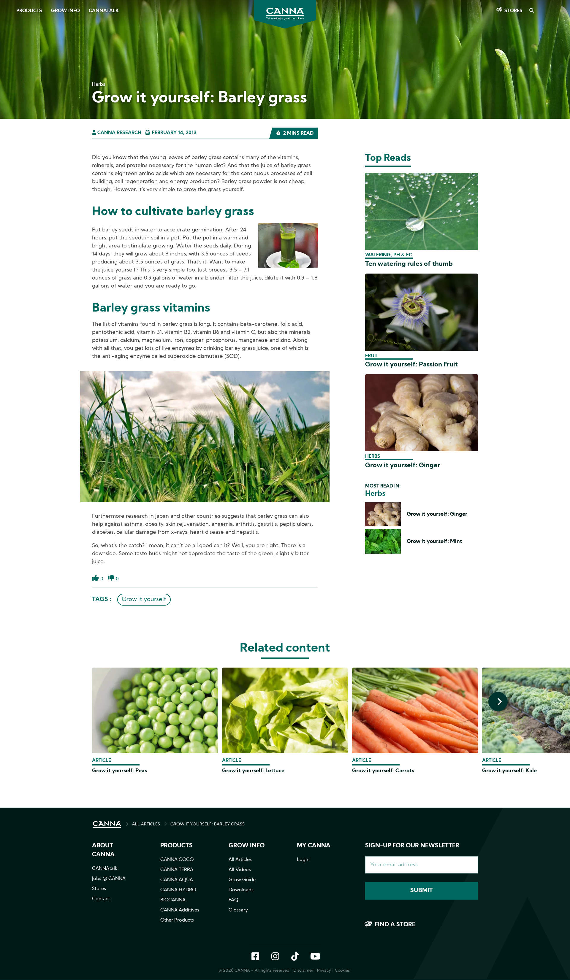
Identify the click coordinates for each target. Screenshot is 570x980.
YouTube (315, 957)
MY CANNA (313, 846)
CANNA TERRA (176, 870)
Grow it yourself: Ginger (402, 465)
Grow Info (65, 11)
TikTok (295, 957)
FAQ (233, 900)
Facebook (255, 957)
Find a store (395, 925)
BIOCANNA (173, 900)
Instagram (275, 957)
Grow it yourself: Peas (119, 771)
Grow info (247, 846)
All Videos (240, 870)
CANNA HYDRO (178, 890)
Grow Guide (242, 880)
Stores (513, 11)
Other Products (177, 920)
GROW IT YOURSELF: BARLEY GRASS (207, 824)
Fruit (371, 356)
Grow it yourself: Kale (509, 771)
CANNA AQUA (176, 880)
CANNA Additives (179, 910)
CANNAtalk (104, 11)
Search (531, 11)
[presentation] (498, 701)
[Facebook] (12, 52)
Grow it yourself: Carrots (383, 771)
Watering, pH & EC (388, 255)
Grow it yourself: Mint (434, 541)
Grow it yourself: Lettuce (253, 771)
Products (29, 11)
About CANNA (103, 850)
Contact (101, 899)
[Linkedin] (12, 85)
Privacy (324, 970)
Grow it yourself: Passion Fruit (411, 364)
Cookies (342, 970)
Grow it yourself (144, 600)
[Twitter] (11, 69)
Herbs (372, 456)
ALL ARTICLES (146, 824)
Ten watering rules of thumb (409, 264)
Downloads (241, 890)
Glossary (238, 910)
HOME (107, 824)
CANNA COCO (177, 859)
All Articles (240, 859)
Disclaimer (303, 970)
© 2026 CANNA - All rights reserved (254, 970)
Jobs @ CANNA (109, 878)
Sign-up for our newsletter (412, 846)
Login (303, 859)
